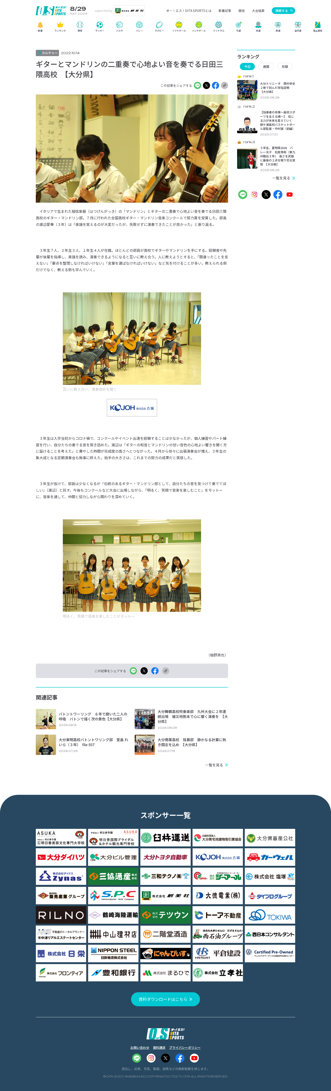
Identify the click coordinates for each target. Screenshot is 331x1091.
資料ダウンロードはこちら (163, 999)
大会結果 (258, 10)
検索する (281, 10)
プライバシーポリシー (185, 1047)
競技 (241, 10)
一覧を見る (214, 765)
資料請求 (159, 1047)
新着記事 (225, 10)
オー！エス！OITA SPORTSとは (188, 10)
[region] (165, 28)
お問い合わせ (139, 1047)
